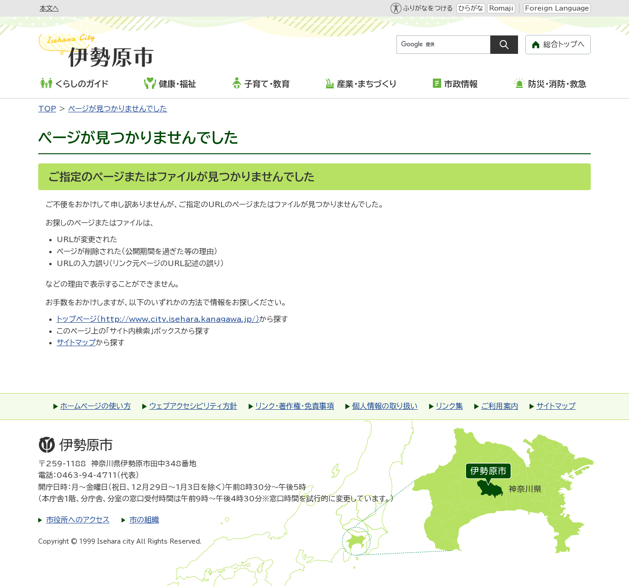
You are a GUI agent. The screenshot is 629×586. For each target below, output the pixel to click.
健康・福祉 (177, 84)
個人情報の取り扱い (385, 406)
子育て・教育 (267, 84)
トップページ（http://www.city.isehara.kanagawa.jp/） (158, 319)
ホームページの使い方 (95, 406)
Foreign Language (557, 8)
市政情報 (461, 84)
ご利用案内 (499, 406)
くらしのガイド (81, 84)
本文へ (49, 8)
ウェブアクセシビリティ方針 (193, 406)
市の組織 (144, 519)
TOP (47, 108)
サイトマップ (76, 342)
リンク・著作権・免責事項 (295, 406)
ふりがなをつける (428, 8)
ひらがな (470, 8)
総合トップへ (564, 44)
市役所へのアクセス (78, 519)
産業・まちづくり (366, 84)
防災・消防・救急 (557, 84)
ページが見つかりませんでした (117, 108)
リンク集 (449, 406)
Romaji (501, 8)
